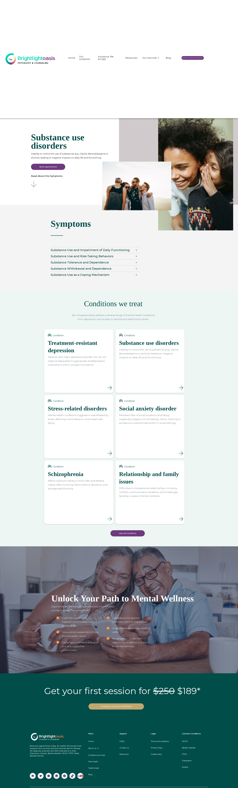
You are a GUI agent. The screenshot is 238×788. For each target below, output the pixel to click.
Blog (168, 58)
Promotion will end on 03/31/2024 (116, 706)
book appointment (192, 58)
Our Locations (84, 58)
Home (71, 58)
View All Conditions (127, 533)
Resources (131, 58)
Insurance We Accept (106, 58)
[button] (151, 58)
